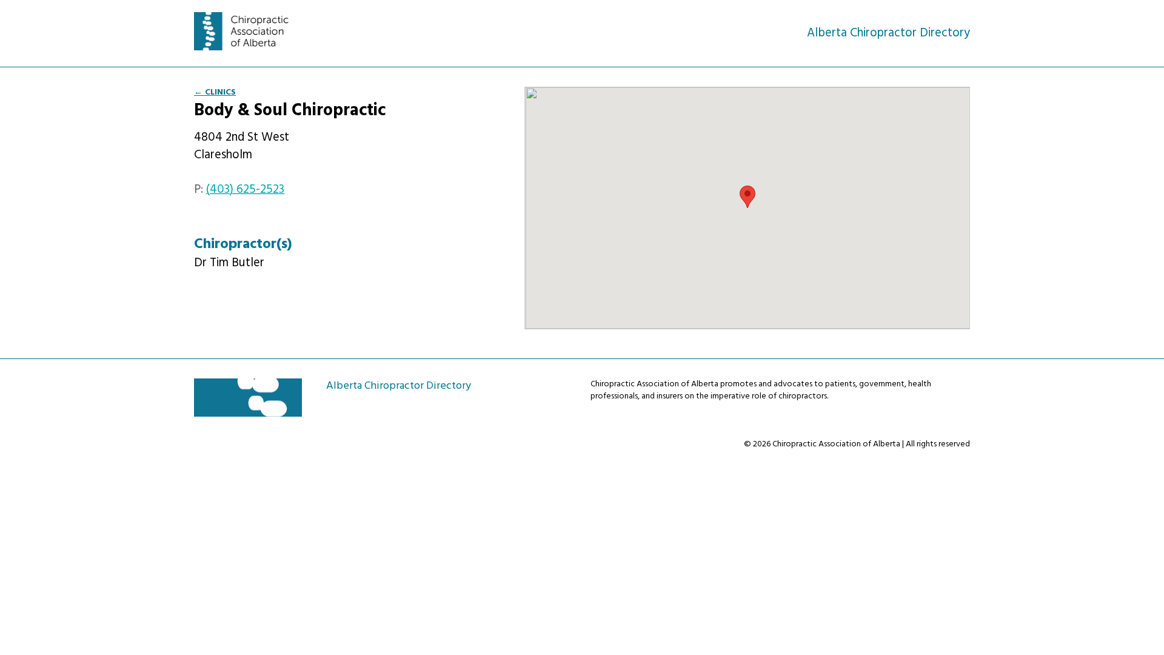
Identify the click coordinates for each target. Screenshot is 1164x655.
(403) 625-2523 (245, 190)
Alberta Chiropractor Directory (248, 31)
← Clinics (215, 92)
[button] (747, 197)
